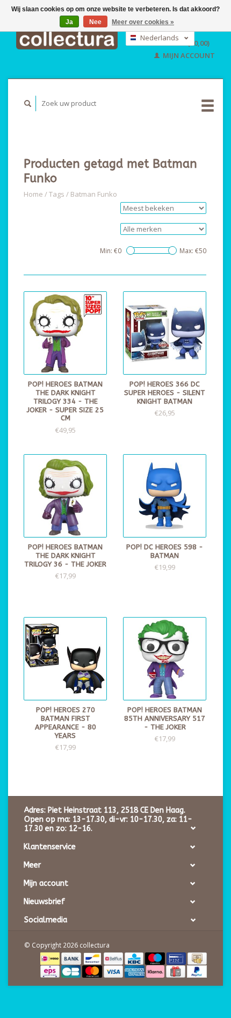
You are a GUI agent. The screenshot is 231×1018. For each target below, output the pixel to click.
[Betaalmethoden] (50, 958)
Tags (56, 194)
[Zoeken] (28, 103)
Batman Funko (93, 194)
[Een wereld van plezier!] (67, 39)
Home (33, 194)
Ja (69, 22)
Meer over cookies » (143, 22)
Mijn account (188, 55)
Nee (95, 22)
